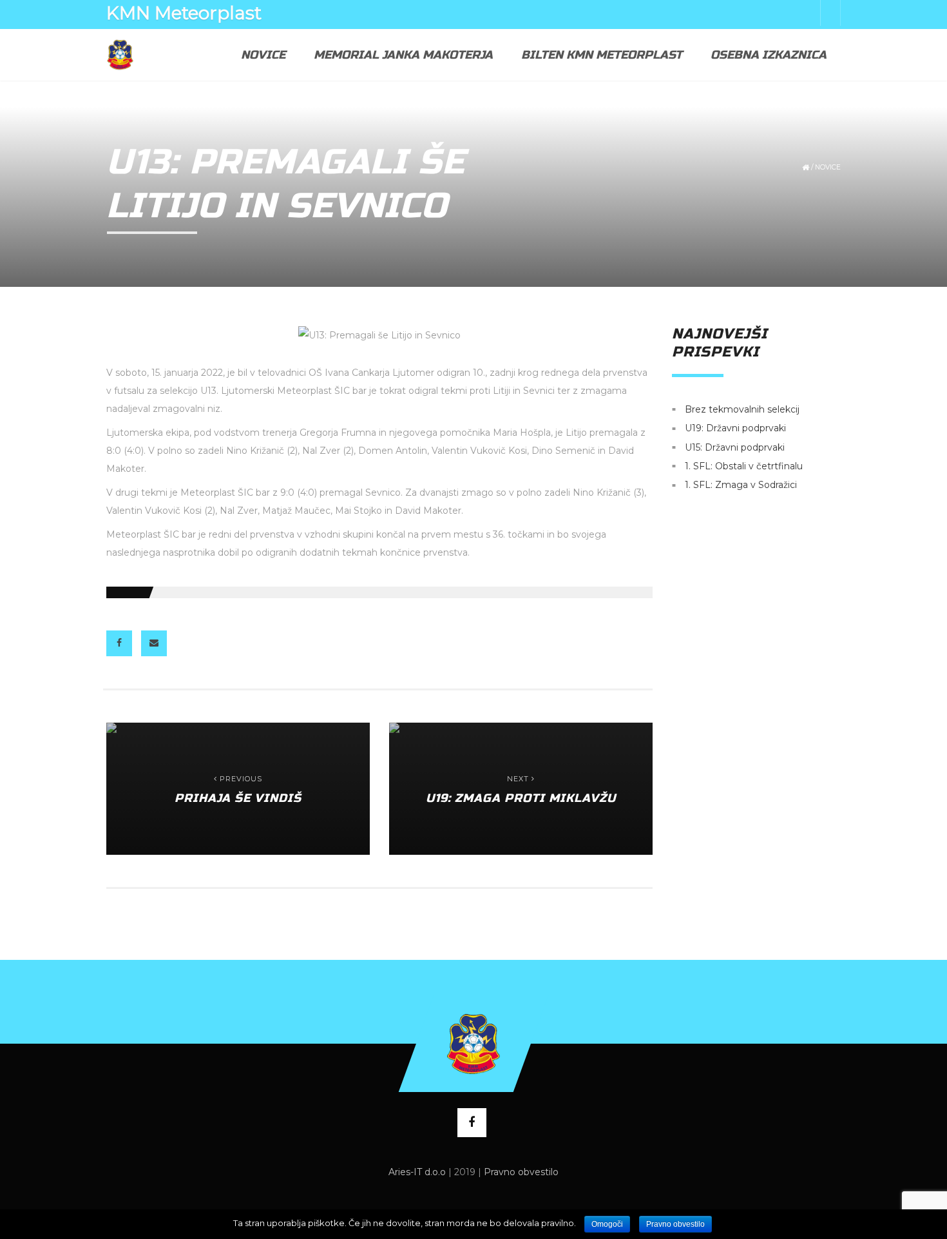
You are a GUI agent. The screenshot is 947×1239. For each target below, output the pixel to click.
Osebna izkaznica (769, 55)
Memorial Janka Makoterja (403, 55)
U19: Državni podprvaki (735, 428)
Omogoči (607, 1224)
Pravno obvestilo (521, 1172)
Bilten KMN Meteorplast (601, 55)
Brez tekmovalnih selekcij (742, 409)
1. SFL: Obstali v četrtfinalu (744, 466)
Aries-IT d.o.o (417, 1172)
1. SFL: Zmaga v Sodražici (741, 485)
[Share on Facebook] (119, 643)
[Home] (120, 55)
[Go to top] (473, 1043)
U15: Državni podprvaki (735, 447)
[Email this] (154, 643)
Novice (263, 55)
